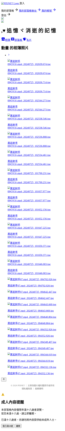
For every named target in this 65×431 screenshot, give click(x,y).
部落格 (19, 40)
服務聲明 (39, 388)
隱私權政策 (27, 388)
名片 (29, 40)
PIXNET (21, 385)
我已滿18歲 (8, 426)
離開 (18, 426)
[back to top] (3, 379)
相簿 (8, 40)
